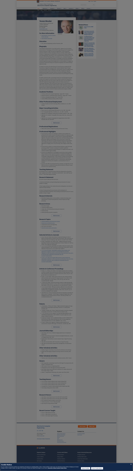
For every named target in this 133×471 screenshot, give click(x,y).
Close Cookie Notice (97, 468)
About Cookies (85, 468)
